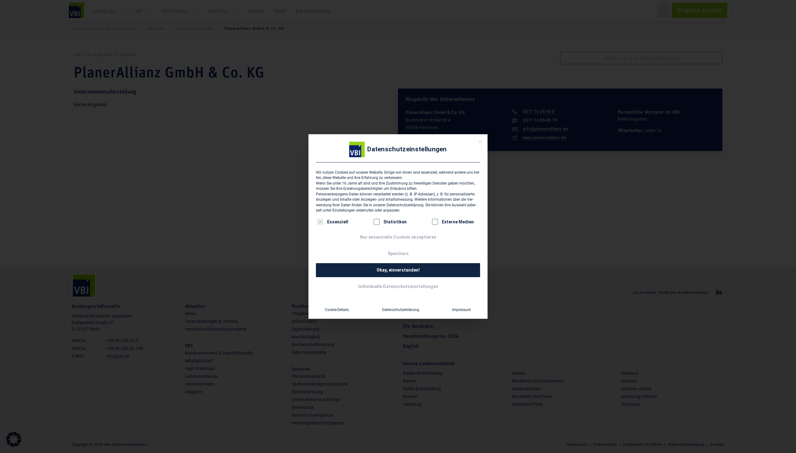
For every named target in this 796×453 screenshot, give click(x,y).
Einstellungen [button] (343, 210)
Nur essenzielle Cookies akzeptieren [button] (398, 237)
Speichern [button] (398, 253)
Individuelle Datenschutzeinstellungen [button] (398, 286)
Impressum (461, 310)
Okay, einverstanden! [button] (398, 270)
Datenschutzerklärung (404, 205)
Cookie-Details (337, 310)
